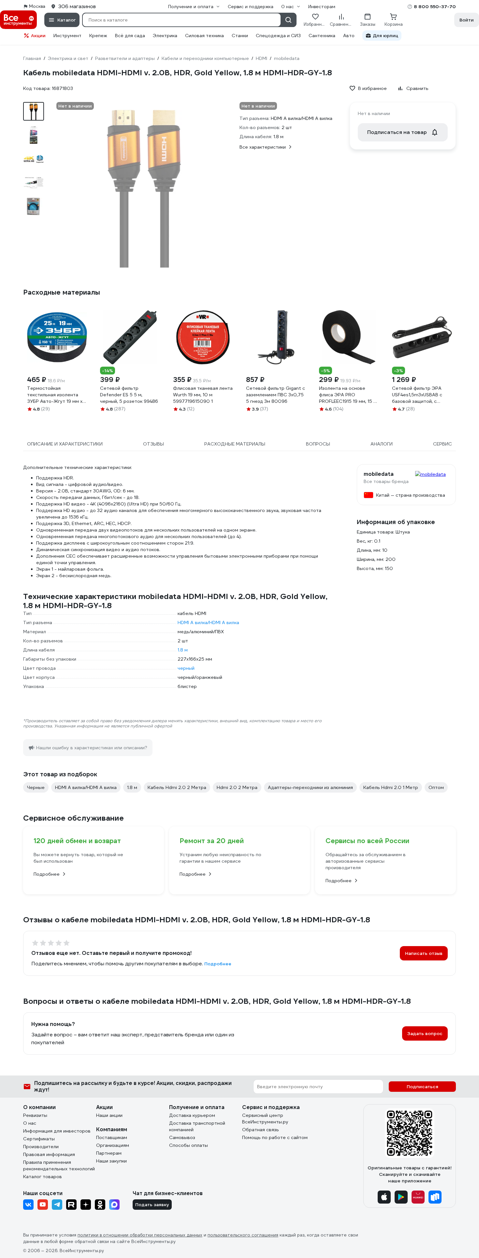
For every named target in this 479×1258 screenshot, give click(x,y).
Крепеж (98, 35)
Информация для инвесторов (57, 1131)
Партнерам (109, 1153)
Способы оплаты (188, 1145)
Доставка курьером (192, 1115)
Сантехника (322, 35)
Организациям (112, 1145)
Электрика (165, 35)
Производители (41, 1146)
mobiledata (379, 474)
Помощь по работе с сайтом (275, 1137)
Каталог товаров (42, 1176)
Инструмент (67, 35)
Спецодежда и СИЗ (278, 35)
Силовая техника (204, 35)
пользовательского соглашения (243, 1235)
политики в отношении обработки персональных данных (140, 1235)
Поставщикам (111, 1137)
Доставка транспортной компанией (197, 1126)
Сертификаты (39, 1139)
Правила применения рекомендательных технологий (59, 1165)
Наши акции (109, 1115)
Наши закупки (111, 1161)
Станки (240, 35)
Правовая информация (49, 1154)
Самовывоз (182, 1137)
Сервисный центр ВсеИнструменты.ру (265, 1118)
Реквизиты (35, 1115)
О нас (29, 1123)
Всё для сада (130, 35)
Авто (349, 35)
